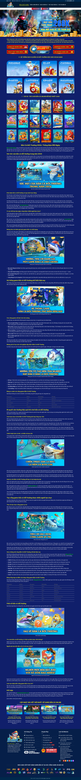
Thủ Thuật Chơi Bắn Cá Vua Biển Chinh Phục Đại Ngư (66, 717)
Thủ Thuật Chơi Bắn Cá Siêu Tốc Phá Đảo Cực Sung (49, 717)
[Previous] (6, 716)
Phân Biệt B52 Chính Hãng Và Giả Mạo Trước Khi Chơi (31, 717)
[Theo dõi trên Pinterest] (64, 761)
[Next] (74, 716)
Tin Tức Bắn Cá (62, 4)
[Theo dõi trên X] (62, 761)
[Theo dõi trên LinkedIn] (67, 761)
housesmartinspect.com (23, 692)
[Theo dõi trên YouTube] (69, 761)
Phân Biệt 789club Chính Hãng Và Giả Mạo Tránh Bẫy (14, 717)
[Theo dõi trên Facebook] (60, 761)
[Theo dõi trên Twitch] (73, 761)
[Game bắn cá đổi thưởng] (12, 5)
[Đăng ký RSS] (65, 761)
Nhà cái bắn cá (43, 4)
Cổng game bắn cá (34, 4)
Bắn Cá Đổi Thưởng (24, 4)
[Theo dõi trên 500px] (71, 761)
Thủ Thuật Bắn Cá (52, 4)
